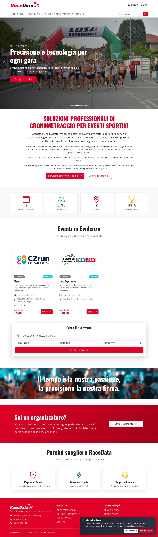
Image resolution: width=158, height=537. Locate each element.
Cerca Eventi (81, 350)
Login (144, 4)
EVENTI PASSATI (68, 13)
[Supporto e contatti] (86, 105)
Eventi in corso (97, 175)
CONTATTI (80, 13)
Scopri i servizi (23, 79)
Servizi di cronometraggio (63, 175)
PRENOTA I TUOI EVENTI (68, 514)
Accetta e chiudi (146, 531)
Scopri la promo (124, 423)
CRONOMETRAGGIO (18, 13)
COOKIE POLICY (111, 514)
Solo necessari (131, 531)
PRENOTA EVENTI (54, 13)
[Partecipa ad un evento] (81, 105)
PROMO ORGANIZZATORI (37, 13)
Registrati (134, 4)
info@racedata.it (19, 519)
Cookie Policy (138, 526)
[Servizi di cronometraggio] (77, 105)
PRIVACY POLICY (111, 510)
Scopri (45, 311)
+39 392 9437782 (20, 523)
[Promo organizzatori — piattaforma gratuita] (72, 105)
